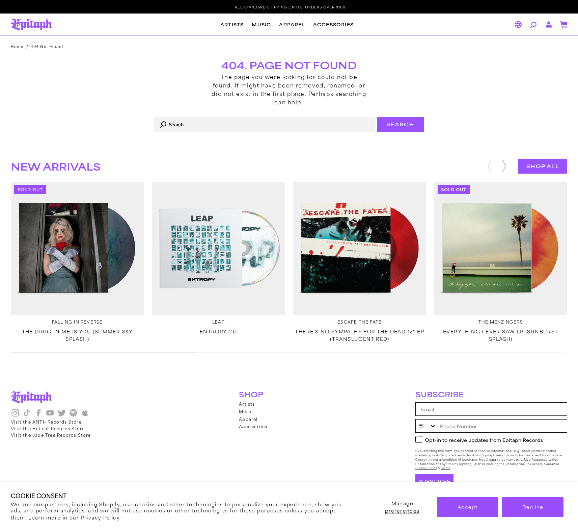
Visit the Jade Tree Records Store (51, 434)
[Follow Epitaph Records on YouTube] (50, 415)
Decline (533, 507)
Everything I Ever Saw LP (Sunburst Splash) (500, 335)
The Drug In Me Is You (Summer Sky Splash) (77, 335)
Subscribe (434, 481)
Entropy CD (218, 331)
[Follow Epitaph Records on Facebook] (38, 415)
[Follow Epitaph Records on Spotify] (73, 415)
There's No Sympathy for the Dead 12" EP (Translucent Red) (359, 335)
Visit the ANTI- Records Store (46, 421)
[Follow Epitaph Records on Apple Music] (85, 415)
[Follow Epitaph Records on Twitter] (61, 415)
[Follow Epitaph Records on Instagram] (15, 415)
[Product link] (77, 248)
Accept (467, 507)
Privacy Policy (100, 517)
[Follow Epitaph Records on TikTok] (26, 415)
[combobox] (265, 124)
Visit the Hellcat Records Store (48, 428)
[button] (532, 24)
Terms (445, 468)
